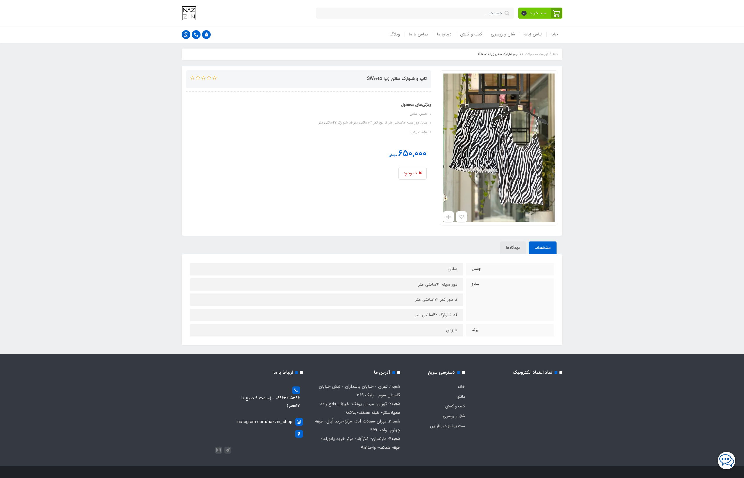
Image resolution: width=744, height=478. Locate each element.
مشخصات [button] (542, 247)
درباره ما (444, 34)
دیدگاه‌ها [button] (513, 247)
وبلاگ (394, 34)
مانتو (461, 396)
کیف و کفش (471, 34)
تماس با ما (418, 34)
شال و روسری (503, 34)
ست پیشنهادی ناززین (447, 426)
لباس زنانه (533, 34)
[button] (540, 13)
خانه (554, 34)
